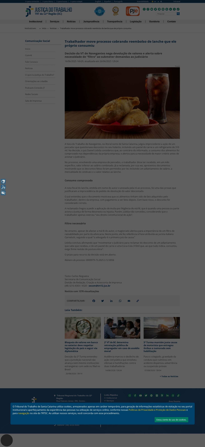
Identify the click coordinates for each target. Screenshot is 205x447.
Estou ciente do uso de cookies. (171, 419)
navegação (23, 413)
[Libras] (3, 181)
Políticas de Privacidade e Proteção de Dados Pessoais (157, 409)
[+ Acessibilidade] (3, 192)
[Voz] (3, 187)
